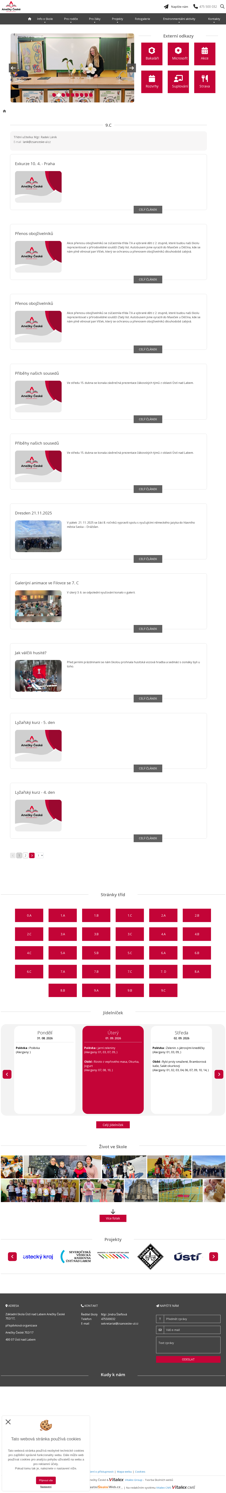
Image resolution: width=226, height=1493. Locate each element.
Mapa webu (124, 1471)
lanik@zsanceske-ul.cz (37, 142)
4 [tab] (67, 94)
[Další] (219, 1074)
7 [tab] (81, 94)
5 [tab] (72, 94)
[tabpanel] (72, 67)
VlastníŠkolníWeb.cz (70, 1487)
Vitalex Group (133, 1480)
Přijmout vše (46, 1480)
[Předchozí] (7, 1074)
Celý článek (148, 210)
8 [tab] (85, 94)
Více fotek (113, 1218)
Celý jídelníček (113, 1125)
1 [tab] (53, 94)
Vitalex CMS (163, 1487)
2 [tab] (58, 94)
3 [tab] (62, 94)
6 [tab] (76, 94)
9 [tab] (90, 94)
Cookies (140, 1471)
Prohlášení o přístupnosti (97, 1471)
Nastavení (46, 1486)
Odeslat (188, 1359)
